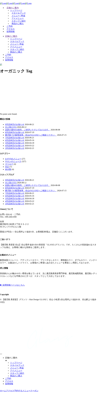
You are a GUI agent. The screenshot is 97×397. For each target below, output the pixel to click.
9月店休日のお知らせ (14, 124)
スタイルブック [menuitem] (17, 365)
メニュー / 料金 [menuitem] (17, 368)
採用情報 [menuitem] (9, 384)
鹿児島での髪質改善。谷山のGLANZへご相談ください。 (31, 135)
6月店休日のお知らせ (14, 140)
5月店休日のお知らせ (14, 143)
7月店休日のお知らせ (14, 138)
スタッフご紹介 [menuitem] (17, 373)
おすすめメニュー (13, 159)
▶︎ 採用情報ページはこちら (12, 285)
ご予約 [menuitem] (8, 378)
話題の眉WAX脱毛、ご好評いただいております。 (27, 130)
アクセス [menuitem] (9, 381)
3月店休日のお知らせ (14, 148)
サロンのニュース (13, 161)
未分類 (8, 169)
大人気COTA (11, 127)
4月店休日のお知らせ (14, 145)
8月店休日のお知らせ (14, 132)
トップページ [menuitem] (16, 363)
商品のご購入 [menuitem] (16, 376)
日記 (7, 167)
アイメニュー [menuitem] (16, 370)
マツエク (9, 164)
